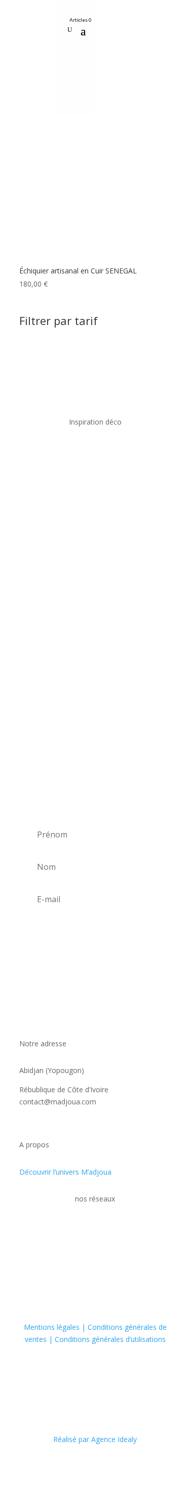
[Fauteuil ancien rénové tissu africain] (95, 661)
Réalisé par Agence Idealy (95, 1439)
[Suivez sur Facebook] (109, 23)
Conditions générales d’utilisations (109, 1339)
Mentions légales (53, 1327)
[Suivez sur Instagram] (127, 23)
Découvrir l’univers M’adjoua (65, 1172)
